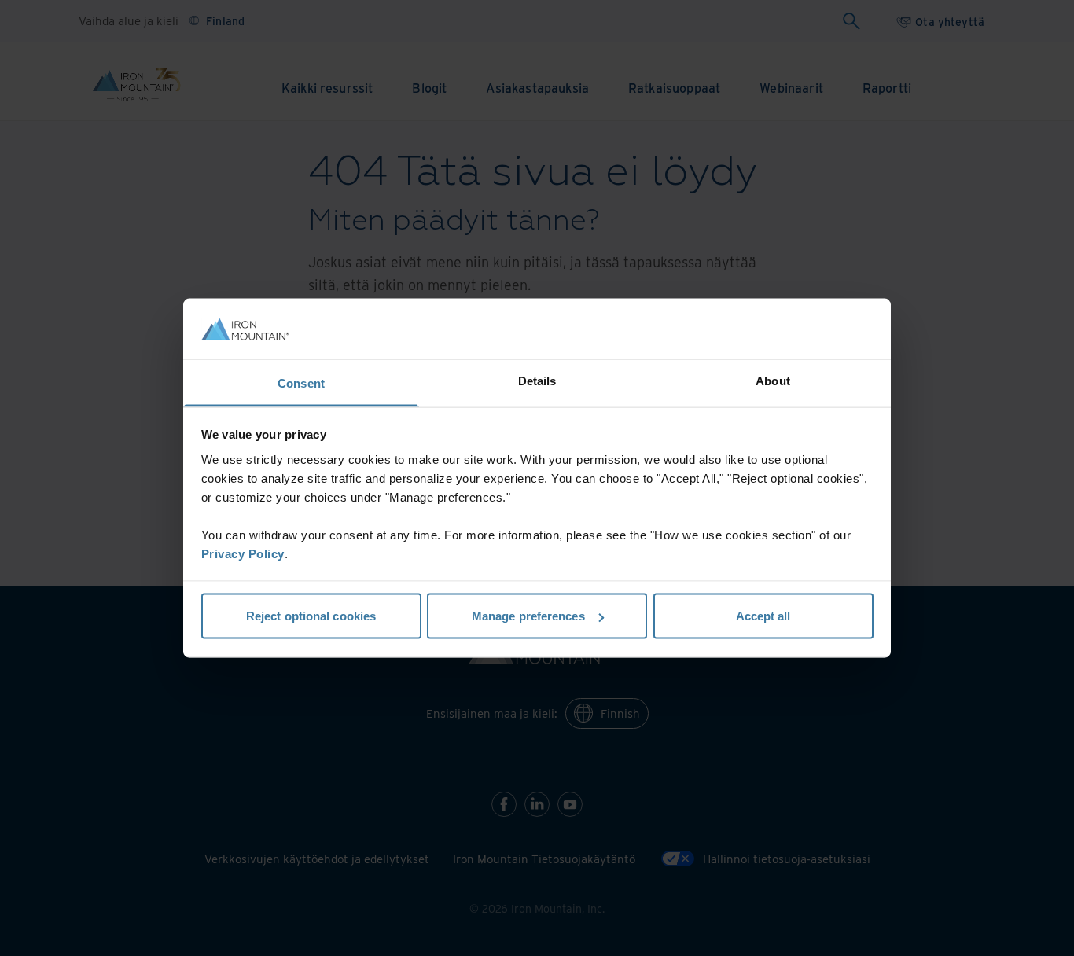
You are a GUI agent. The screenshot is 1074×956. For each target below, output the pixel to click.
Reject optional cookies (311, 616)
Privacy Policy (243, 553)
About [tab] (773, 380)
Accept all (763, 616)
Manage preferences (528, 616)
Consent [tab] (301, 382)
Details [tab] (537, 380)
